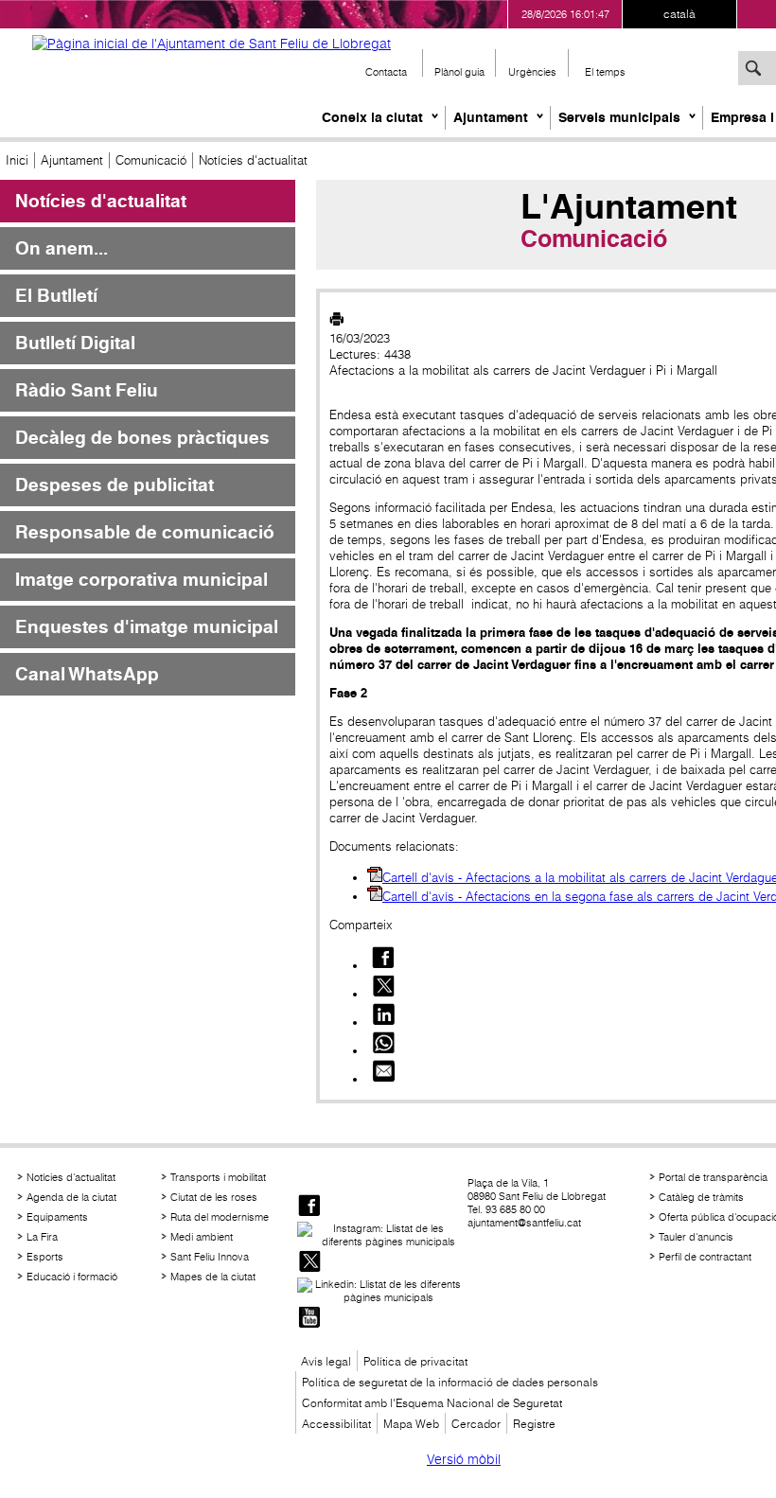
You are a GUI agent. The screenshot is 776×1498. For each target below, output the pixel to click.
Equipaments (57, 1217)
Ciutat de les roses (213, 1197)
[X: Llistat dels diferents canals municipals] (309, 1263)
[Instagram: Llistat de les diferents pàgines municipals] (380, 1235)
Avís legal (326, 1361)
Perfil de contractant (705, 1256)
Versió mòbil (464, 1459)
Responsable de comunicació (144, 532)
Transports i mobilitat (218, 1177)
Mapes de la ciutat (213, 1276)
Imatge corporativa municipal (141, 579)
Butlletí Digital (75, 343)
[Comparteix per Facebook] (383, 966)
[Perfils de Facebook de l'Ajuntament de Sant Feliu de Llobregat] (309, 1207)
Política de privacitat (415, 1361)
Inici (17, 160)
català (679, 14)
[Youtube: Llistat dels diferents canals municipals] (309, 1318)
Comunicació (150, 160)
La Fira (42, 1236)
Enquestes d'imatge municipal (146, 627)
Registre (534, 1424)
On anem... (61, 248)
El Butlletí (56, 296)
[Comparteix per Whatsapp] (383, 1051)
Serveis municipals (619, 117)
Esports (44, 1256)
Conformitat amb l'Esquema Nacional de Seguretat (432, 1403)
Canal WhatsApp (87, 674)
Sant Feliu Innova (209, 1256)
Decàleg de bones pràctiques (142, 438)
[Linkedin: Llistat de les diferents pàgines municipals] (380, 1291)
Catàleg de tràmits (701, 1197)
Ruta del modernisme (219, 1217)
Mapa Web (411, 1424)
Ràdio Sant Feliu (86, 390)
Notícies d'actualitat (100, 201)
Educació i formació (71, 1276)
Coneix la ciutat (372, 117)
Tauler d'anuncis (696, 1236)
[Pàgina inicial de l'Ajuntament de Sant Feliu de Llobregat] (211, 43)
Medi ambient (201, 1236)
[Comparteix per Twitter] (383, 994)
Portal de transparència (713, 1177)
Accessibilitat (336, 1424)
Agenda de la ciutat (71, 1197)
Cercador (476, 1424)
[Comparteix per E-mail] (383, 1079)
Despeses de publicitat (114, 485)
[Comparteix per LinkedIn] (383, 1022)
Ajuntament (490, 117)
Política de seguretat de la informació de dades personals (450, 1382)
